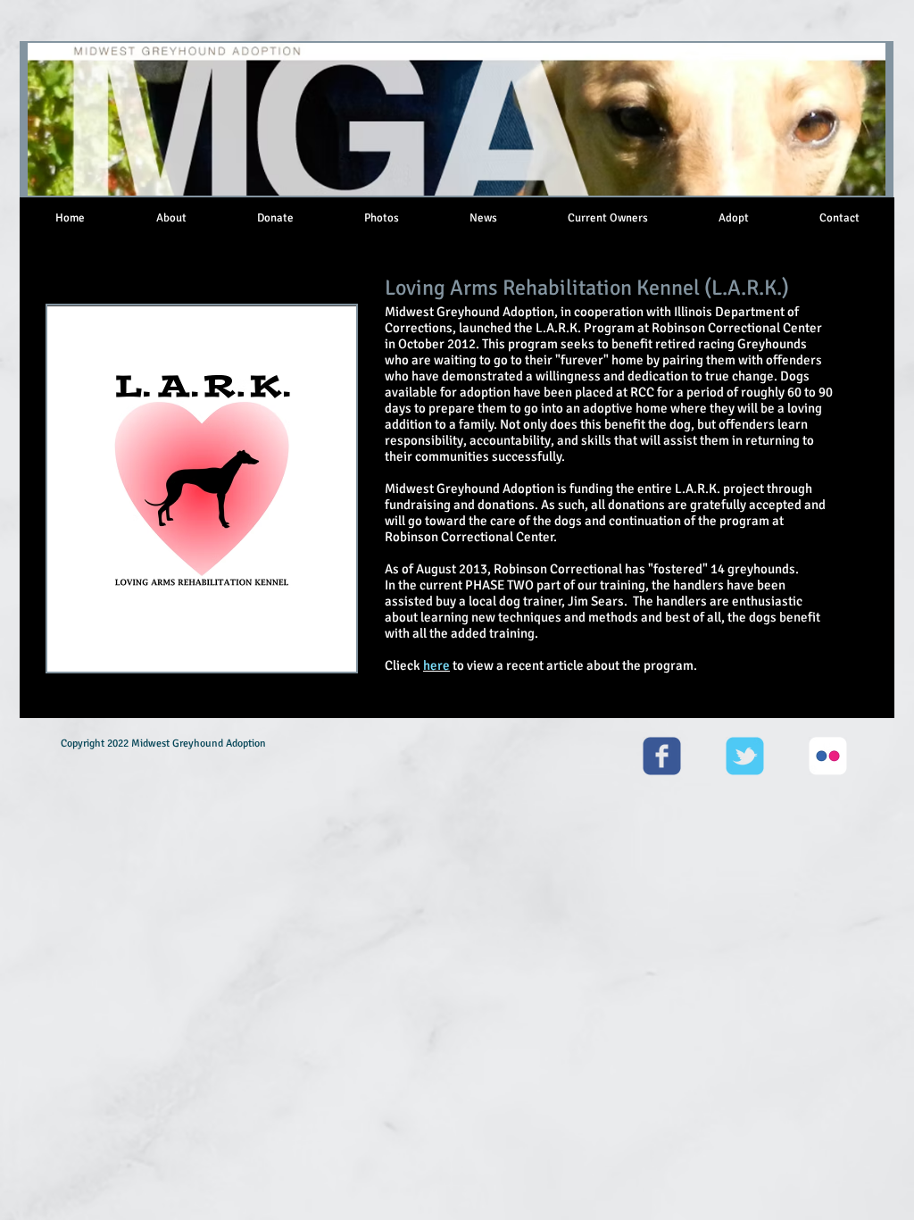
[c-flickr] (828, 756)
